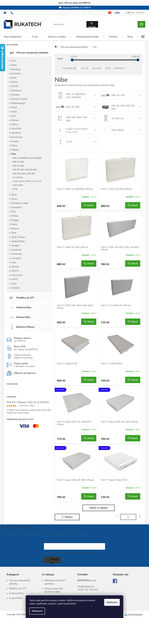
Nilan (14, 194)
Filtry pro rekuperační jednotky (32, 52)
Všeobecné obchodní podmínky (54, 582)
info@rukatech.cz (86, 586)
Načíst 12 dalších (98, 507)
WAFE (14, 279)
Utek (13, 262)
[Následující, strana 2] (128, 517)
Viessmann (17, 275)
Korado (14, 141)
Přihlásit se (55, 560)
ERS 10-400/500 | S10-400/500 (27, 158)
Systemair (16, 249)
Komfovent (16, 137)
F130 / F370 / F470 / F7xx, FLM (27, 181)
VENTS (15, 271)
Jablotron (16, 132)
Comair (14, 86)
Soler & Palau (18, 237)
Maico (14, 145)
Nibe (13, 154)
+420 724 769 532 (87, 589)
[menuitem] (15, 36)
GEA (13, 116)
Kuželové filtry (23, 307)
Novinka (96, 68)
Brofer (14, 82)
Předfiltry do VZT (25, 297)
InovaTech (16, 128)
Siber (13, 232)
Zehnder (15, 287)
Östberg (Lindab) (19, 203)
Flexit (14, 107)
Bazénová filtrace (25, 327)
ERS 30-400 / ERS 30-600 (25, 169)
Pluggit (15, 220)
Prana (14, 224)
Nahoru (69, 517)
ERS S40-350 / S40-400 (24, 173)
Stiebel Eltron (18, 241)
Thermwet (16, 254)
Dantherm (16, 90)
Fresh (14, 111)
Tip (107, 68)
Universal (16, 258)
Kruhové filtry (23, 317)
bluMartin (16, 73)
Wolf (13, 283)
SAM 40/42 (18, 185)
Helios (14, 124)
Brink (14, 77)
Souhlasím (112, 602)
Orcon (14, 199)
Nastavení (37, 611)
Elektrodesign (18, 103)
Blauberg (16, 69)
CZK (128, 12)
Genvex (15, 120)
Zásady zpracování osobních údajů (53, 590)
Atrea (14, 65)
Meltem (15, 149)
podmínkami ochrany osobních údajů (83, 552)
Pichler (14, 216)
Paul (13, 211)
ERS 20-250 (18, 161)
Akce (84, 68)
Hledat (92, 26)
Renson (15, 228)
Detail (90, 205)
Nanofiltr (119, 68)
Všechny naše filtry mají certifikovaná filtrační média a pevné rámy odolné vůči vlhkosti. (74, 2)
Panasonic (16, 207)
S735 (15, 189)
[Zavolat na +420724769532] (13, 13)
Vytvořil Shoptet (134, 614)
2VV (13, 60)
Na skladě (69, 68)
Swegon (15, 245)
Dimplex (15, 94)
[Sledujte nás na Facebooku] (115, 581)
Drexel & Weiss (19, 99)
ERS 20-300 (18, 165)
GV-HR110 (18, 177)
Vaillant (15, 266)
